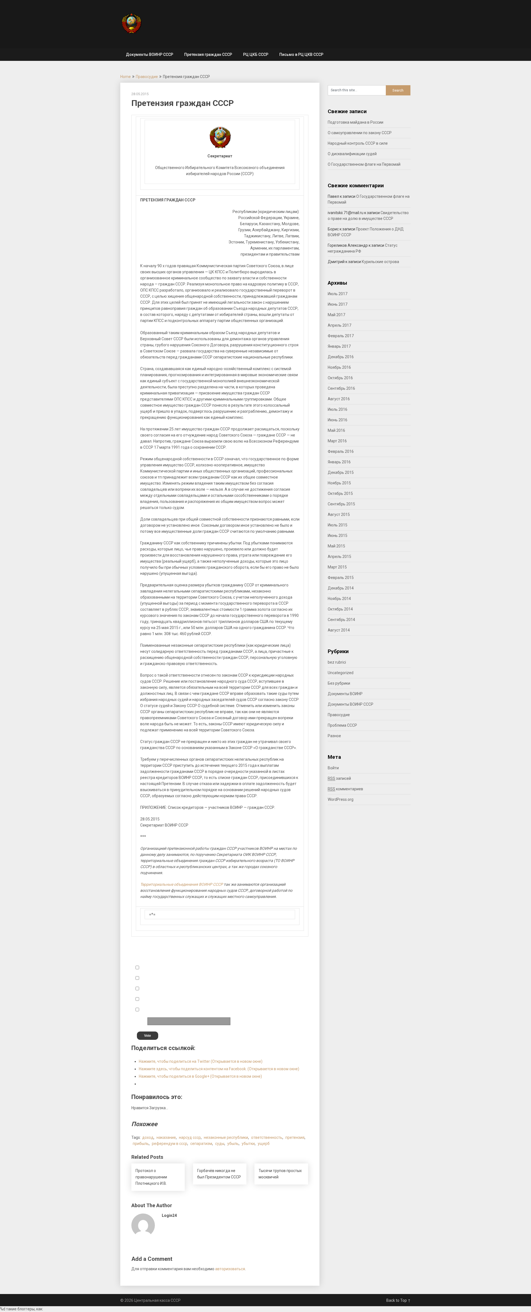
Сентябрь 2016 (341, 388)
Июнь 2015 (337, 535)
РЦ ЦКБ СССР (255, 54)
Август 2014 (339, 630)
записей (339, 778)
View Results (267, 1034)
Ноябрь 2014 (339, 598)
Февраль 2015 (341, 577)
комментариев (345, 789)
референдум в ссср (169, 1143)
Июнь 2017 (337, 304)
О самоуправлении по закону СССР (360, 133)
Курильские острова (380, 261)
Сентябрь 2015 (341, 504)
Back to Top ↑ (398, 1300)
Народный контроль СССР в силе (358, 143)
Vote (147, 1036)
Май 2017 (336, 315)
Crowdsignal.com (290, 1034)
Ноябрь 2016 (339, 367)
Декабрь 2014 (341, 588)
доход (147, 1137)
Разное (334, 736)
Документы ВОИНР (345, 694)
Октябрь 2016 (340, 378)
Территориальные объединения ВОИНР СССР (181, 884)
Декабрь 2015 (341, 472)
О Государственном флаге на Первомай (364, 164)
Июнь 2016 (337, 420)
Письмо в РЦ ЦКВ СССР (301, 54)
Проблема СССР (342, 725)
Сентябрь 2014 (341, 619)
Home (125, 76)
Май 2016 (336, 430)
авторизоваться (230, 1269)
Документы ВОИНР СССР (149, 54)
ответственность (266, 1137)
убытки (248, 1143)
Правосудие (147, 76)
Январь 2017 (339, 346)
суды (219, 1143)
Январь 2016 (339, 462)
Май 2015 (336, 546)
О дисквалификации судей (352, 154)
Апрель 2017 (339, 325)
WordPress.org (340, 799)
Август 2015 (339, 514)
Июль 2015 (337, 525)
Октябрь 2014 (340, 609)
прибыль (141, 1143)
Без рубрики (339, 683)
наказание (166, 1137)
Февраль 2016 (341, 451)
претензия (294, 1137)
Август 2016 (339, 399)
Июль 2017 (337, 294)
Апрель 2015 (339, 556)
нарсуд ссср (190, 1137)
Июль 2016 (337, 409)
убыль (233, 1143)
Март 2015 (337, 567)
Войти (333, 768)
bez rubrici (337, 662)
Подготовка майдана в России (355, 122)
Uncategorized (340, 673)
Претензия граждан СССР (208, 54)
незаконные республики (226, 1137)
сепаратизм (201, 1143)
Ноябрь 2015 (339, 483)
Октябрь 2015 (340, 493)
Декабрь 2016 (341, 357)
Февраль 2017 (341, 336)
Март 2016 (337, 441)
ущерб (264, 1143)
